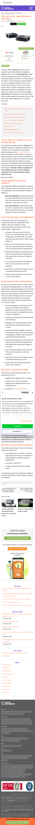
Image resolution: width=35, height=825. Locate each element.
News (2, 753)
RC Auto (5, 677)
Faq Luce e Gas (5, 713)
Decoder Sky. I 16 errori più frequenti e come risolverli (17, 605)
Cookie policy (15, 769)
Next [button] (32, 56)
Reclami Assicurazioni (28, 731)
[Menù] (31, 8)
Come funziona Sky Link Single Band (15, 117)
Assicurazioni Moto (13, 728)
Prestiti (2, 743)
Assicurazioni (4, 726)
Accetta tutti (17, 426)
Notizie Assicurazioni (8, 674)
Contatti (31, 765)
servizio (19, 388)
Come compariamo (12, 713)
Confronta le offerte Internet (17, 822)
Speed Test (28, 719)
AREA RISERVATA (7, 2)
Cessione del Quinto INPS (16, 745)
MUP (6, 809)
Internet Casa (4, 716)
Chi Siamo (4, 765)
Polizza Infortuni (13, 731)
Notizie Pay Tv (19, 758)
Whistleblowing (16, 767)
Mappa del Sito (14, 776)
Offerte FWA (15, 723)
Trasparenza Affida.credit (24, 815)
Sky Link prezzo (10, 126)
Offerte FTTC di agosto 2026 (10, 621)
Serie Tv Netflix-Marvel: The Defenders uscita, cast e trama (26, 490)
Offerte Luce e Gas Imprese (25, 711)
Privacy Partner (28, 774)
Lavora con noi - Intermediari (7, 772)
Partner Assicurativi (5, 733)
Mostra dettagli (25, 421)
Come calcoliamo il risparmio (7, 767)
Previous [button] (2, 56)
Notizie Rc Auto (5, 758)
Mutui (2, 736)
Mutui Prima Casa (11, 738)
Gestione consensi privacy (7, 769)
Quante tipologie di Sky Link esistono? (16, 114)
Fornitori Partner (20, 713)
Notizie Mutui (6, 686)
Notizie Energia (7, 664)
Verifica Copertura (5, 721)
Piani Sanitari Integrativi (6, 750)
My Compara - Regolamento (18, 774)
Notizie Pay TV (7, 683)
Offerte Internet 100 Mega (26, 721)
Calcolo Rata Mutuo (16, 740)
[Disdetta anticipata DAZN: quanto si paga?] (25, 503)
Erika (4, 21)
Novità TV (22, 21)
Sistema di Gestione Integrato (12, 765)
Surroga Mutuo (24, 738)
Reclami (19, 809)
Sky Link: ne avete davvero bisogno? (15, 132)
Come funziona (20, 731)
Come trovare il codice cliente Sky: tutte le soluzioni (16, 599)
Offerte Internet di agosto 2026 (11, 626)
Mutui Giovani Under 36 (6, 740)
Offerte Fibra (4, 719)
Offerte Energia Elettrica (6, 711)
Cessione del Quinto (6, 745)
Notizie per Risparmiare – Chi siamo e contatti (15, 653)
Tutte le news (6, 692)
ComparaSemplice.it (5, 763)
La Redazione (6, 656)
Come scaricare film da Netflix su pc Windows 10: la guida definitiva (9, 490)
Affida (10, 817)
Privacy (30, 767)
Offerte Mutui (4, 738)
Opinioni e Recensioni (6, 776)
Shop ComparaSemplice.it (7, 774)
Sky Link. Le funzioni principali (14, 123)
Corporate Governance (23, 765)
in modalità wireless (23, 152)
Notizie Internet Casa (18, 755)
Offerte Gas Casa (15, 711)
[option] (9, 56)
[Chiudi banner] (32, 392)
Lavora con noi (22, 769)
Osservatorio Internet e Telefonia (25, 723)
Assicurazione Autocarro (23, 728)
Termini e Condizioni (24, 767)
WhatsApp (22, 23)
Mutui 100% (18, 738)
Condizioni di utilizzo (12, 809)
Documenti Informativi (26, 809)
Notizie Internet (7, 671)
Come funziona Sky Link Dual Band (15, 120)
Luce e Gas (3, 709)
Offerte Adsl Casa (11, 719)
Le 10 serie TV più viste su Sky (11, 602)
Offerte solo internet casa (15, 721)
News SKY (16, 21)
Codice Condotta (21, 776)
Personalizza (16, 431)
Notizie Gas (6, 668)
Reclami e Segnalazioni (18, 772)
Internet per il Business (20, 719)
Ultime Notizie (6, 689)
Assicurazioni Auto (5, 728)
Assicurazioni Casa (5, 731)
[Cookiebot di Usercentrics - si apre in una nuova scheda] (22, 393)
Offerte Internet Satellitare (7, 723)
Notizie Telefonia (7, 680)
